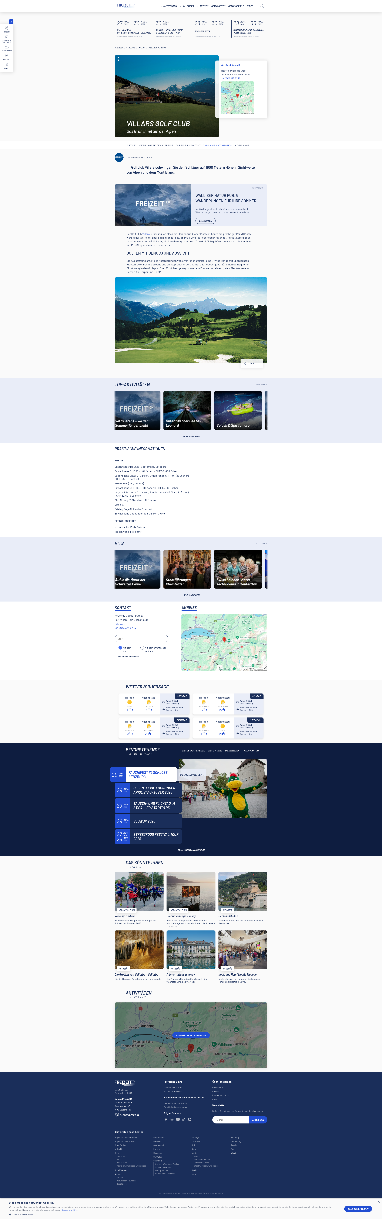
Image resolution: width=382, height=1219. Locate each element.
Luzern (156, 1149)
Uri (193, 1145)
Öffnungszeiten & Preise (156, 145)
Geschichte (217, 1087)
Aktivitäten (170, 6)
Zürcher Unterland (202, 1159)
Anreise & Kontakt (188, 145)
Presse (215, 1091)
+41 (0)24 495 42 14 (230, 78)
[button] (174, 1214)
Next (259, 363)
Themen (204, 6)
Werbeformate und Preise (175, 1103)
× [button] (379, 1202)
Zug (194, 1149)
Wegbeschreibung (129, 656)
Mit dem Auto (127, 648)
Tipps (250, 6)
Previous (245, 363)
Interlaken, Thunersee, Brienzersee (131, 1166)
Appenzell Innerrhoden (125, 1141)
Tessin (234, 1145)
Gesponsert (257, 188)
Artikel (132, 145)
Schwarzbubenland (163, 1167)
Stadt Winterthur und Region (206, 1166)
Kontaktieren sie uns (173, 1087)
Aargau (120, 1177)
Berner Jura (122, 1162)
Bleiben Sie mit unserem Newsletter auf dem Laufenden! (237, 1111)
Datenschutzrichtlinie (70, 1210)
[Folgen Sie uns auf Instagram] (172, 1119)
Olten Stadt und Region (165, 1173)
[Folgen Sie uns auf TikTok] (184, 1119)
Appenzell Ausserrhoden (126, 1137)
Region (131, 48)
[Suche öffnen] (261, 5)
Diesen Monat (233, 750)
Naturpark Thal (161, 1170)
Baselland (157, 1141)
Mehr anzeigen (191, 436)
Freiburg (235, 1137)
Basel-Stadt (158, 1137)
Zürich (197, 1156)
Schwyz (195, 1137)
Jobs (214, 1099)
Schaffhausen (121, 1170)
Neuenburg (236, 1141)
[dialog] (191, 1209)
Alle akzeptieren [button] (358, 1208)
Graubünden (120, 1145)
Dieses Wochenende (193, 750)
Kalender (188, 6)
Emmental (121, 1156)
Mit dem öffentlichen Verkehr (156, 648)
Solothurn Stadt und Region (167, 1164)
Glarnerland (158, 1145)
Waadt (142, 48)
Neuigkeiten (218, 6)
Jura (194, 1174)
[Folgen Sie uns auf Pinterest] (189, 1119)
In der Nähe (241, 145)
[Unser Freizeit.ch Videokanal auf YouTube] (178, 1119)
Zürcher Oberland (201, 1162)
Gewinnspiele (236, 6)
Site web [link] (120, 624)
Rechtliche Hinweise (173, 1091)
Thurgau (196, 1141)
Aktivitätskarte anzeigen (191, 1035)
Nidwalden (119, 1149)
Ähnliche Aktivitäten (217, 145)
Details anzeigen (191, 774)
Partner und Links (220, 1095)
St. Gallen (157, 1157)
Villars (146, 233)
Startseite (120, 48)
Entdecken (205, 220)
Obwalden (157, 1153)
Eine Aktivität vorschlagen (175, 1107)
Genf (233, 1149)
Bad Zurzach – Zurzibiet (126, 1181)
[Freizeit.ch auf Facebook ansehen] (166, 1119)
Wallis (194, 1170)
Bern (119, 1159)
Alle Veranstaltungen (191, 849)
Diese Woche (215, 750)
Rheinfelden (122, 1184)
